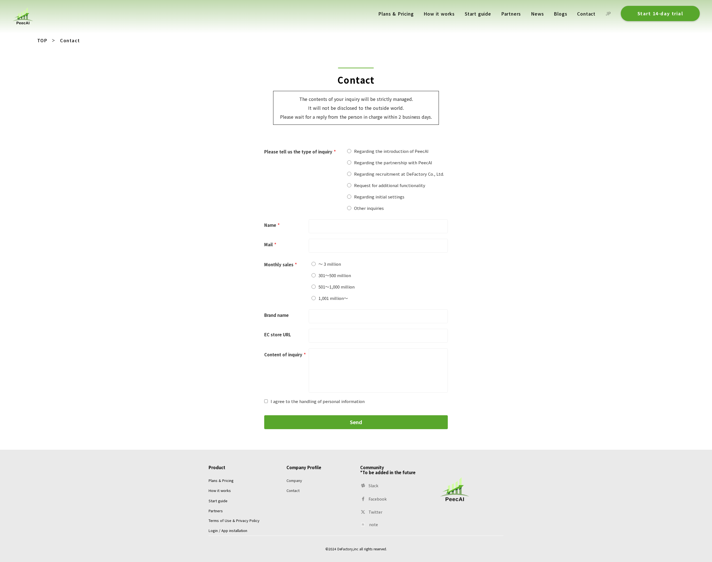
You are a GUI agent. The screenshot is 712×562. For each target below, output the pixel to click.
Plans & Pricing (221, 480)
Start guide (218, 500)
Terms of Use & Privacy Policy (234, 520)
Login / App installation (228, 530)
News (537, 13)
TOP (42, 40)
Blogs (560, 13)
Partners (216, 510)
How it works (220, 490)
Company (294, 480)
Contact (293, 490)
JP (608, 13)
